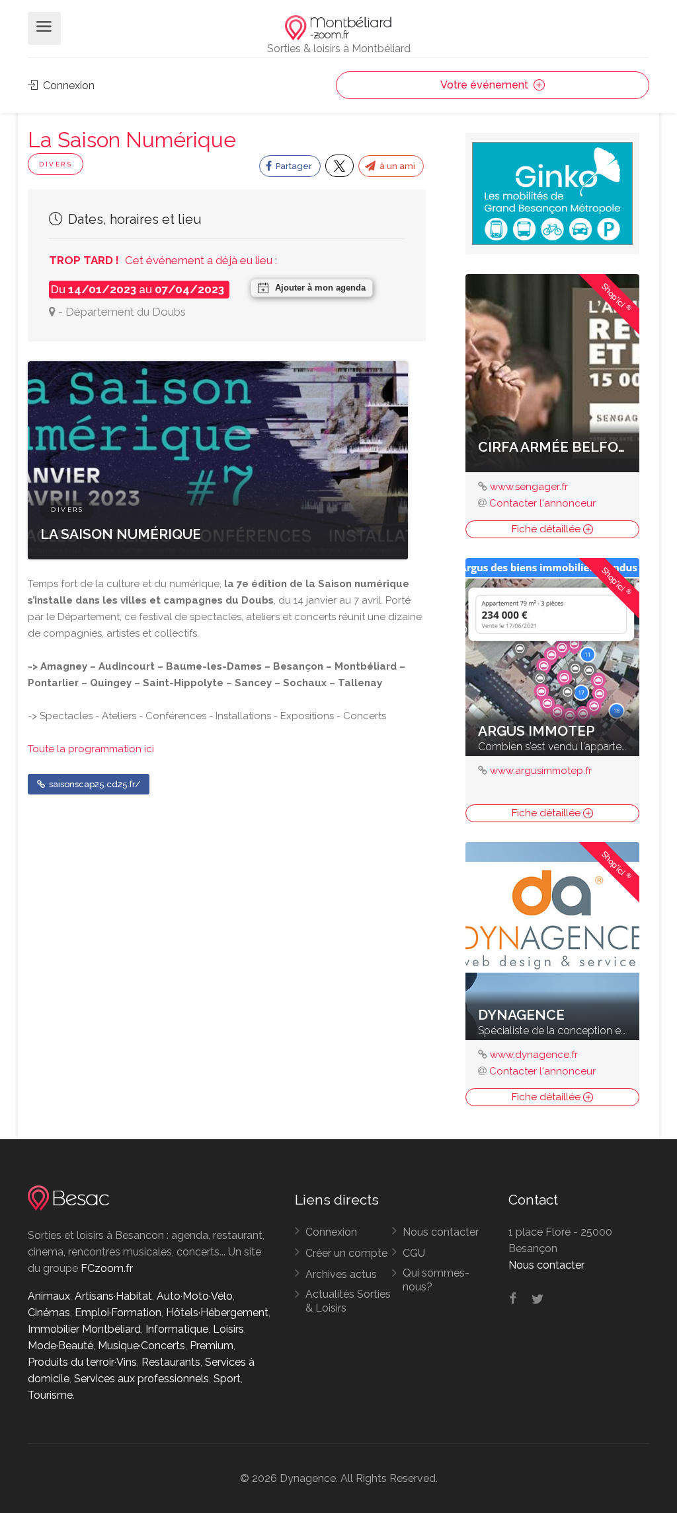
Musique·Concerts (141, 1345)
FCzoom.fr (107, 1268)
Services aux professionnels (141, 1378)
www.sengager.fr (529, 487)
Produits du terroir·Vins (82, 1362)
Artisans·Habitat (113, 1296)
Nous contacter (441, 1232)
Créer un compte (346, 1253)
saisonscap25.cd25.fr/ (93, 784)
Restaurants (170, 1362)
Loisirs (228, 1329)
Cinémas (49, 1312)
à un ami (396, 166)
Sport (227, 1378)
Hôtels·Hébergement (217, 1312)
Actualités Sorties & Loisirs (348, 1301)
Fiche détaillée (547, 529)
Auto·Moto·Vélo (195, 1296)
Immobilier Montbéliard (84, 1329)
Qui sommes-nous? (436, 1280)
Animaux (49, 1296)
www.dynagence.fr (534, 1055)
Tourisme (50, 1395)
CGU (414, 1253)
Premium (211, 1345)
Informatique (176, 1329)
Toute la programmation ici (91, 749)
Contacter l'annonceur (542, 503)
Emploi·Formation (118, 1312)
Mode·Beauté (60, 1345)
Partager (293, 166)
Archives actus (341, 1274)
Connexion (67, 85)
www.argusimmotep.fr (541, 771)
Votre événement (485, 85)
